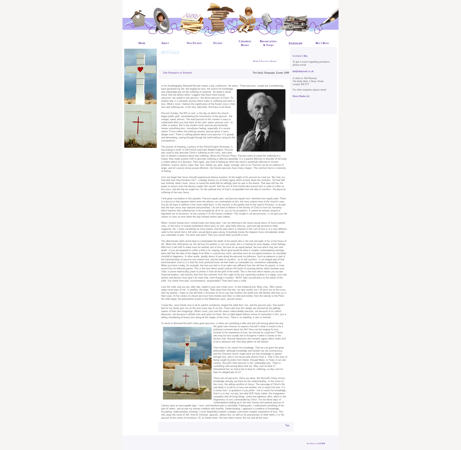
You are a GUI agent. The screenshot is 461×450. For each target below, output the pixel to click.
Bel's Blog (322, 43)
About (165, 43)
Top (287, 425)
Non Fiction (194, 43)
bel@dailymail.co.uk (303, 71)
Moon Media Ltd (301, 96)
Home (141, 43)
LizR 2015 (321, 443)
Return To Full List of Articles (264, 61)
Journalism (295, 43)
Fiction (217, 43)
